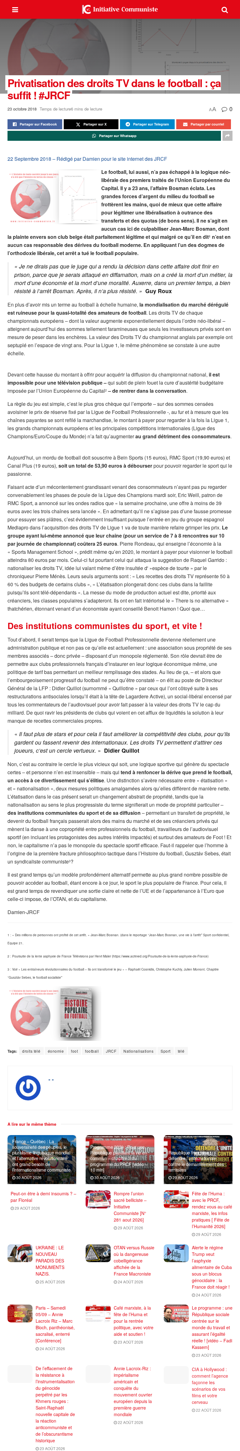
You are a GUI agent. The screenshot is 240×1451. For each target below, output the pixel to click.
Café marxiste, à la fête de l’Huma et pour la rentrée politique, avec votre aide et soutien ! (133, 1321)
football (92, 1051)
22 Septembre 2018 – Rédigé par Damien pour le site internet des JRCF (87, 158)
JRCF (111, 1051)
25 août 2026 (52, 1281)
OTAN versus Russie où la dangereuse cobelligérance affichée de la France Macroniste (134, 1260)
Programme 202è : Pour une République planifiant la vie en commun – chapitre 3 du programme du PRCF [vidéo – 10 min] (119, 1158)
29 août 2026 (185, 1177)
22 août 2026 (130, 1422)
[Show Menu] (15, 9)
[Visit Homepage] (120, 9)
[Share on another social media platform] (227, 136)
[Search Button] (225, 9)
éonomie (56, 1051)
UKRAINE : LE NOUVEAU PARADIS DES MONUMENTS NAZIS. (50, 1260)
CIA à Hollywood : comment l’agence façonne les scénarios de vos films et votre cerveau (210, 1384)
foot (74, 1051)
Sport (166, 1051)
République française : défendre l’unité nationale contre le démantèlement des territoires (196, 1161)
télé (181, 1051)
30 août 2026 (28, 1177)
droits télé (31, 1051)
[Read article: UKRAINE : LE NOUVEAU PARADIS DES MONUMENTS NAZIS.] (20, 1253)
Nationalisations (138, 1051)
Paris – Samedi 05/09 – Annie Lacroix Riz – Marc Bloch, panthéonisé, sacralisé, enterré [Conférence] (55, 1324)
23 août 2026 (130, 1342)
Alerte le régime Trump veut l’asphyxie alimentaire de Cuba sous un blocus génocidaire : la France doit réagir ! (212, 1267)
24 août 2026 (130, 1281)
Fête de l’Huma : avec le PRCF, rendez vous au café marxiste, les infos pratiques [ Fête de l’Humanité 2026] (212, 1209)
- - (51, 1079)
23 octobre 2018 (22, 109)
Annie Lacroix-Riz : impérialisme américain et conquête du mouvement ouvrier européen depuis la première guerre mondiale (133, 1391)
